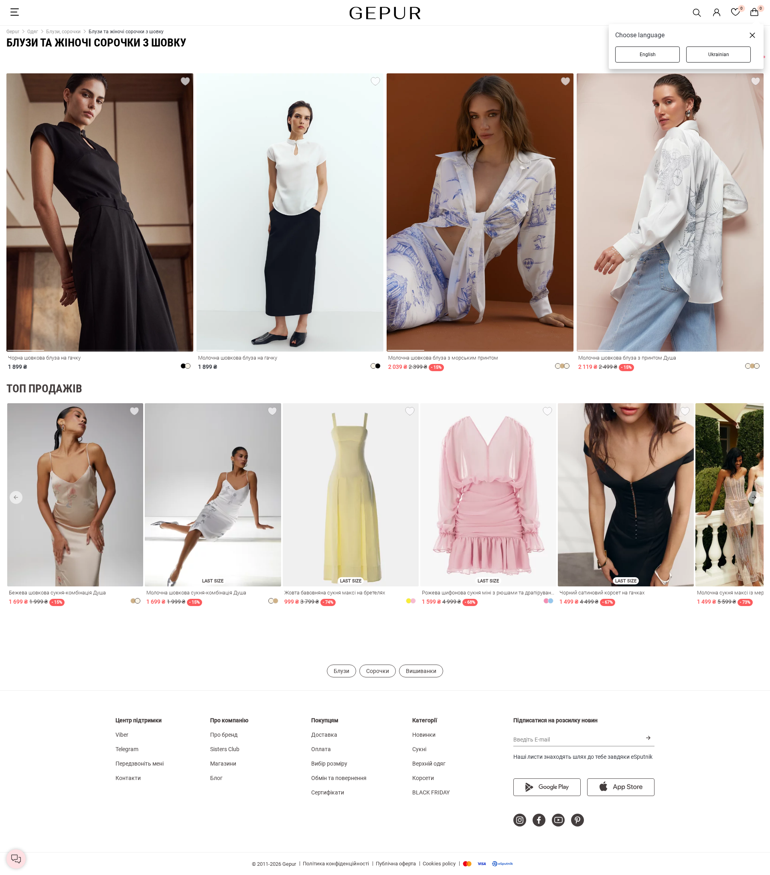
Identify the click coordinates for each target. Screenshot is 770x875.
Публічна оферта (396, 864)
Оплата (321, 749)
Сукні (419, 749)
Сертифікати (327, 792)
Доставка (324, 735)
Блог (216, 778)
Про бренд (223, 735)
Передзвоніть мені (140, 763)
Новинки (424, 735)
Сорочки (377, 671)
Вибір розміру (329, 763)
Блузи (341, 671)
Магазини (223, 763)
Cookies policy (439, 864)
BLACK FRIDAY (431, 792)
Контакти (128, 778)
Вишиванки (421, 671)
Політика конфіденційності (336, 864)
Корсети (423, 778)
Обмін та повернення (339, 778)
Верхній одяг (429, 763)
